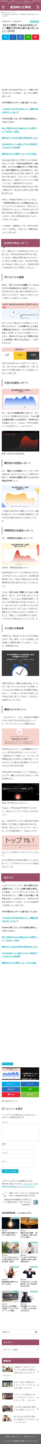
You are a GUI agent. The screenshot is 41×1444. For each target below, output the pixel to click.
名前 (4, 1144)
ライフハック (8, 1064)
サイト (4, 1161)
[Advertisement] (20, 63)
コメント (5, 1122)
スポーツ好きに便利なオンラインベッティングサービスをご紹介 (25, 1385)
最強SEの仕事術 (20, 7)
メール (5, 1153)
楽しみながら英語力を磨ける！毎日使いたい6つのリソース (25, 1419)
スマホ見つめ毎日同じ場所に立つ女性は (25, 1408)
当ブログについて (29, 1436)
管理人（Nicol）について (14, 1436)
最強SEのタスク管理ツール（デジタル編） (19, 154)
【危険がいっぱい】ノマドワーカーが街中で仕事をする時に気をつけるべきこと (19, 1371)
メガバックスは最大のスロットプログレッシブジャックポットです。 (25, 1397)
